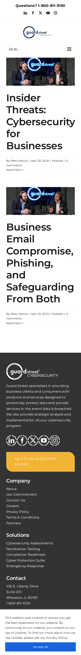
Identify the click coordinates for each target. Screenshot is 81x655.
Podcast (57, 160)
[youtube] (44, 440)
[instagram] (54, 440)
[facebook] (22, 440)
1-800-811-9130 (51, 6)
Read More (13, 169)
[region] (40, 632)
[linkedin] (11, 440)
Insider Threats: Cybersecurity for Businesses (40, 122)
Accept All (40, 647)
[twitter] (33, 440)
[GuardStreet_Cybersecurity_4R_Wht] (32, 365)
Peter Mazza (19, 160)
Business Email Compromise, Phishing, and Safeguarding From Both (40, 263)
